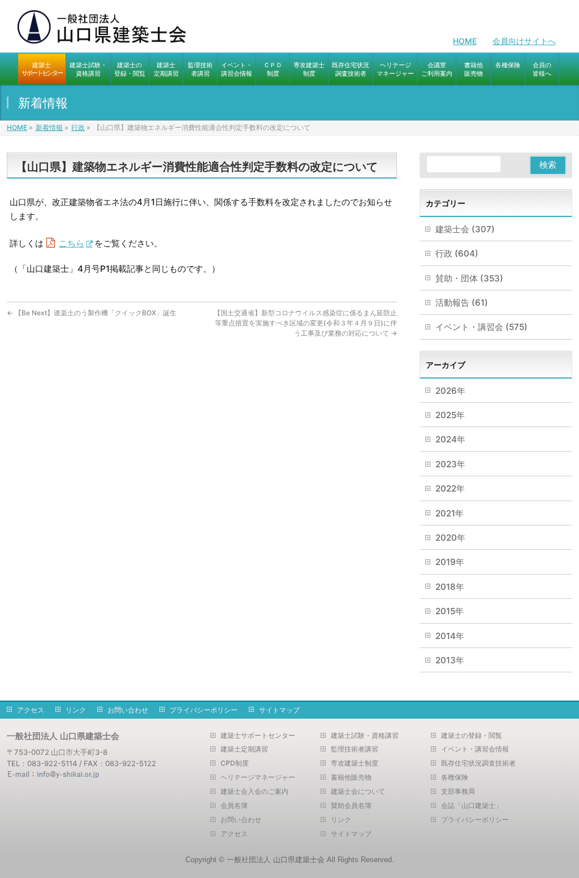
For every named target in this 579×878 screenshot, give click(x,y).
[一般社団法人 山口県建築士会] (102, 31)
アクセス (30, 710)
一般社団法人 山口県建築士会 (276, 859)
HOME (465, 41)
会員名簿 (234, 806)
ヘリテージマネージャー (258, 777)
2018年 (449, 586)
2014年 (449, 636)
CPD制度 (235, 763)
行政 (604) (456, 253)
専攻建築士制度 (354, 763)
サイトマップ (279, 710)
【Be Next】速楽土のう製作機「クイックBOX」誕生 (91, 312)
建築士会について (358, 792)
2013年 (449, 660)
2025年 (450, 415)
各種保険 (454, 777)
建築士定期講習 (244, 749)
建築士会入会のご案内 (254, 792)
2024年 (450, 439)
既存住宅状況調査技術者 (478, 763)
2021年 (449, 513)
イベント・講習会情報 (475, 749)
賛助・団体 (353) (469, 278)
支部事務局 (458, 792)
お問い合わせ (127, 710)
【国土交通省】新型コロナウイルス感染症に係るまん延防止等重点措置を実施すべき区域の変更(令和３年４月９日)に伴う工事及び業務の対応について (305, 322)
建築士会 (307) (465, 229)
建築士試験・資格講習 (365, 736)
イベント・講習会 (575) (481, 326)
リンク (76, 710)
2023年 (450, 464)
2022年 (450, 488)
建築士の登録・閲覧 (471, 736)
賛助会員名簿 (351, 806)
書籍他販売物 (351, 777)
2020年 (450, 537)
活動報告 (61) (461, 302)
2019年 (449, 562)
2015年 (449, 611)
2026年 (450, 390)
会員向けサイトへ (524, 41)
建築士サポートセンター (258, 736)
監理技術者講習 (354, 749)
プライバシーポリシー (203, 710)
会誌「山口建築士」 (471, 806)
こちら (71, 243)
